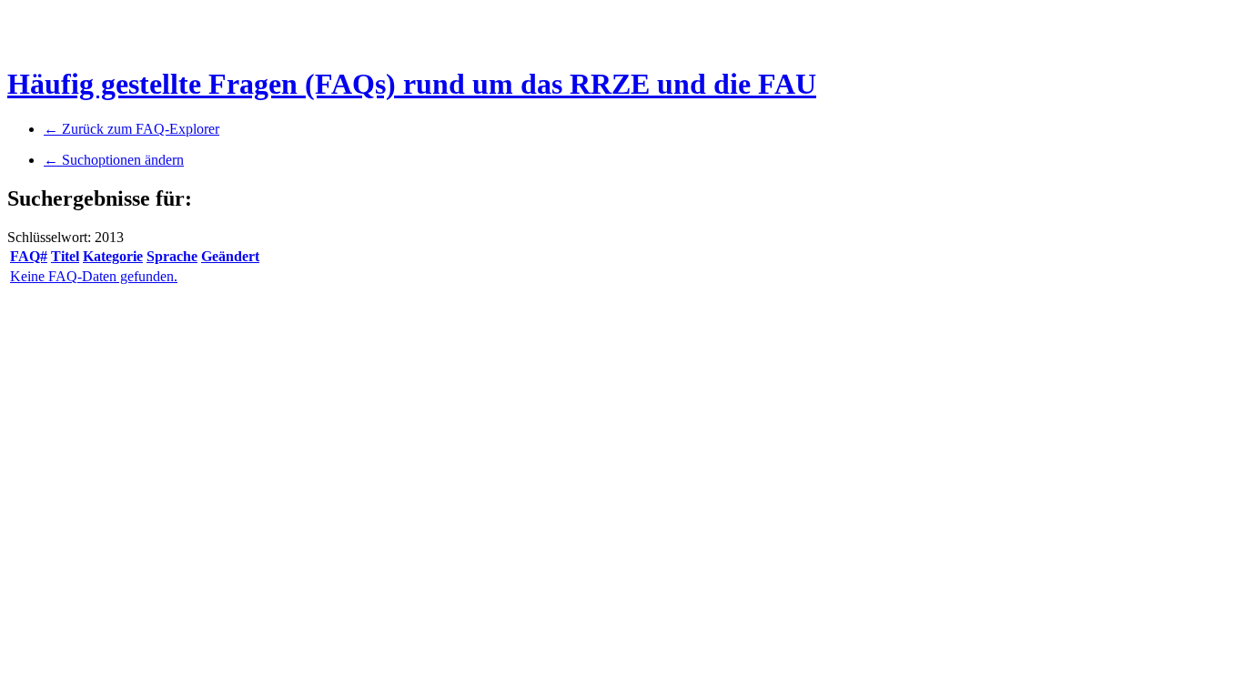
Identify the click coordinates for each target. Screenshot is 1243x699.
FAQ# (28, 256)
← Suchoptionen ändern (114, 159)
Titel (65, 256)
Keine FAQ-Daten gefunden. (93, 276)
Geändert (230, 256)
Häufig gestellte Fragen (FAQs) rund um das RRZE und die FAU (411, 83)
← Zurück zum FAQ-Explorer (131, 129)
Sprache (172, 256)
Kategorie (113, 256)
